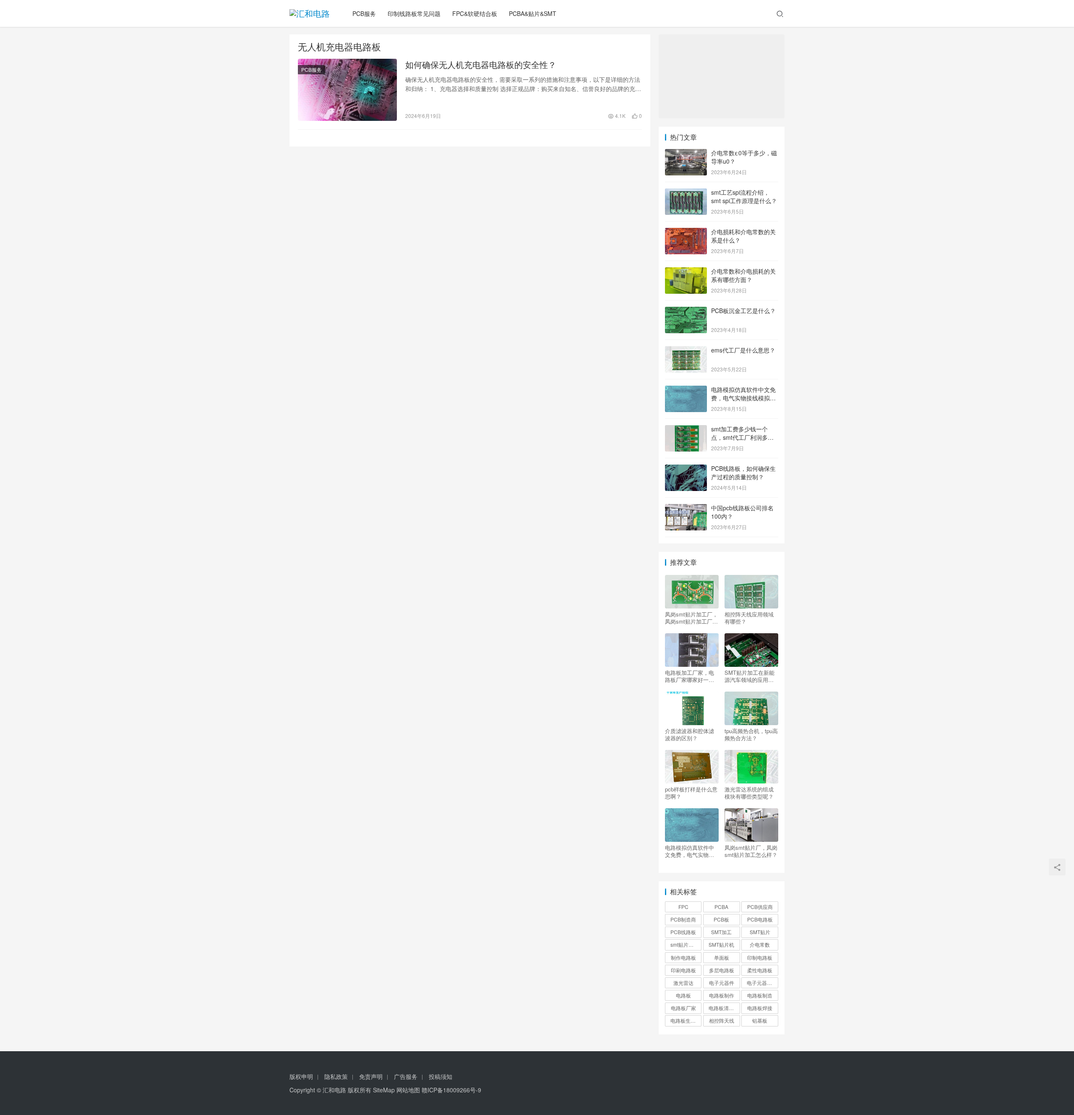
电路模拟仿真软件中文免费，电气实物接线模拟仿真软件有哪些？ (743, 397)
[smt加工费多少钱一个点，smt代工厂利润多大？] (686, 430)
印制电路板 (759, 957)
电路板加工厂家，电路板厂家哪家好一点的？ (689, 676)
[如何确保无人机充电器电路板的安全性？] (347, 90)
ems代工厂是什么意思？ (743, 350)
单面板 (721, 957)
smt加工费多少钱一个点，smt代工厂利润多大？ (739, 437)
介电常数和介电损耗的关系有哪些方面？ (743, 275)
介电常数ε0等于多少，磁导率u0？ (744, 157)
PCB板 (721, 919)
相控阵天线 (721, 1020)
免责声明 (371, 1076)
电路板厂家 (683, 1007)
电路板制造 (759, 995)
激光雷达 (683, 982)
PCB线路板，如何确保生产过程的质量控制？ (743, 472)
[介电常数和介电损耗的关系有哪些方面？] (686, 272)
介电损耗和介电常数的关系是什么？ (743, 235)
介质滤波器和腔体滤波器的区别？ (689, 734)
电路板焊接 (759, 1007)
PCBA (721, 906)
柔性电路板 (759, 970)
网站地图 (408, 1090)
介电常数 (760, 944)
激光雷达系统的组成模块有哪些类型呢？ (749, 793)
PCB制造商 (683, 919)
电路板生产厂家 (685, 1020)
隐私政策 (336, 1076)
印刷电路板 (683, 970)
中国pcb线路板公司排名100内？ (742, 512)
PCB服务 (364, 13)
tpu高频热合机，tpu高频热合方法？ (751, 734)
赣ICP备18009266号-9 (451, 1090)
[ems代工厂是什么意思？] (686, 351)
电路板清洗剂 (724, 1007)
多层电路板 (721, 970)
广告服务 (405, 1076)
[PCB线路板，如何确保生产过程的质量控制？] (686, 469)
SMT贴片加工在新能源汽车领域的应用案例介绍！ (749, 676)
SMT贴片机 (721, 944)
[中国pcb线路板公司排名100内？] (686, 508)
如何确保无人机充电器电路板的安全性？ (480, 65)
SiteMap (384, 1090)
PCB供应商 (760, 906)
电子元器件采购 (762, 982)
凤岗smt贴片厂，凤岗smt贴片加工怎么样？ (751, 851)
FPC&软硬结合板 (474, 13)
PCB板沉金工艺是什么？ (743, 310)
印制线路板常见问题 (414, 13)
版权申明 (301, 1076)
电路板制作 (721, 995)
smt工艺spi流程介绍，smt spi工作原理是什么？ (744, 196)
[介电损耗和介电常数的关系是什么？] (686, 232)
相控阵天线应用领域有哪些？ (749, 618)
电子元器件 (721, 982)
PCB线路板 (683, 931)
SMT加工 (721, 931)
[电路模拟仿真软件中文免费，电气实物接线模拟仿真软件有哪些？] (686, 390)
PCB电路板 (760, 919)
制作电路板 (683, 957)
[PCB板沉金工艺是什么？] (686, 311)
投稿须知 (440, 1076)
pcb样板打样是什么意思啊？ (691, 793)
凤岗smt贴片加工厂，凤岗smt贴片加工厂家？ (691, 618)
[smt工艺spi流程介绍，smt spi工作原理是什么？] (686, 193)
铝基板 (759, 1020)
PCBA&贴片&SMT (532, 13)
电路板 (683, 995)
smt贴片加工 (684, 944)
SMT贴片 (760, 931)
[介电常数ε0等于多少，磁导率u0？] (686, 153)
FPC (683, 906)
